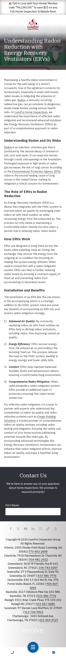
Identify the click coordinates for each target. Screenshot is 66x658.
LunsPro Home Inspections (31, 112)
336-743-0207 (48, 567)
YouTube (25, 528)
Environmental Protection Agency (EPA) (36, 171)
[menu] (33, 647)
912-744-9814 (33, 612)
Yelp (55, 528)
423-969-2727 (48, 620)
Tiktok (48, 528)
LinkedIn (33, 528)
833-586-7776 (47, 575)
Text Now (53, 652)
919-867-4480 (45, 604)
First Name (12, 505)
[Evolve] (33, 629)
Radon (21, 100)
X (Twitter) (18, 528)
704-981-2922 (38, 559)
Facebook (10, 528)
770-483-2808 (38, 551)
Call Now (12, 652)
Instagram (40, 528)
